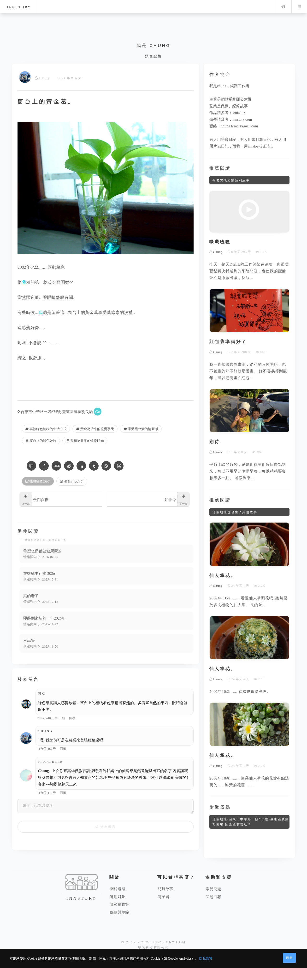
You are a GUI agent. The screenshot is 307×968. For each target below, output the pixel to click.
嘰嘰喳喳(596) (39, 481)
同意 (289, 958)
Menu (299, 6)
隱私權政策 (119, 904)
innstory (19, 7)
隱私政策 (206, 958)
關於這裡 (117, 888)
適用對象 (117, 896)
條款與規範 (119, 912)
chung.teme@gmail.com (239, 125)
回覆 (72, 718)
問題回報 (213, 896)
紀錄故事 (165, 888)
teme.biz (238, 112)
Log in (282, 6)
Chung (44, 78)
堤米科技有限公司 (153, 947)
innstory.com (242, 119)
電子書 (163, 896)
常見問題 (213, 888)
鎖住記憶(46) (73, 481)
